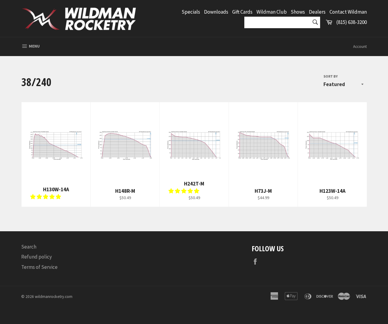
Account (360, 46)
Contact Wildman (348, 11)
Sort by (330, 76)
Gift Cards (242, 11)
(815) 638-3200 (351, 22)
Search (28, 246)
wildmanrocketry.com (53, 296)
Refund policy (36, 256)
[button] (46, 196)
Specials (191, 11)
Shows (298, 11)
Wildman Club (271, 11)
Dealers (317, 11)
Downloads (216, 11)
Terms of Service (39, 267)
